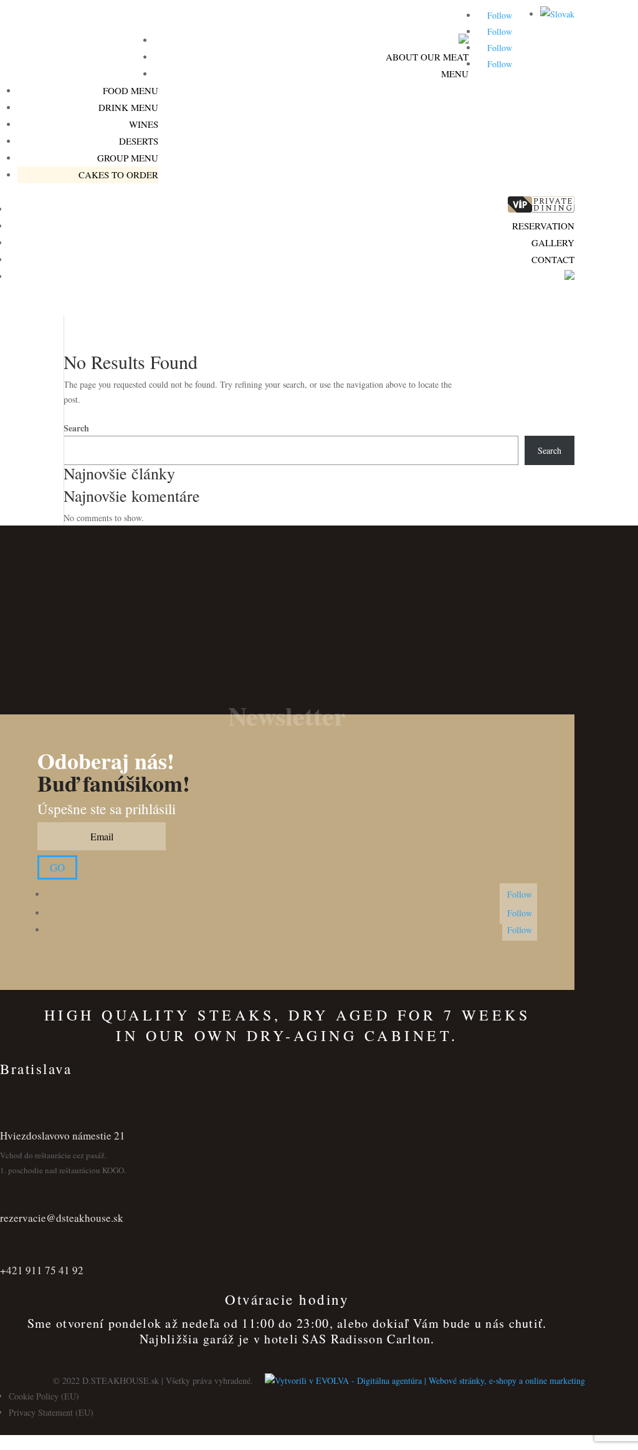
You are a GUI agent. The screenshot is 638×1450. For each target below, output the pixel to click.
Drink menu (128, 107)
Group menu (127, 157)
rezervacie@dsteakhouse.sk (61, 1218)
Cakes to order (118, 174)
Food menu (130, 90)
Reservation (543, 225)
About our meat (427, 56)
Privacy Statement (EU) (51, 1412)
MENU (455, 73)
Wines (143, 124)
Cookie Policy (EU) (44, 1396)
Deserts (138, 141)
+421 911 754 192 (121, 55)
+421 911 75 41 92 (41, 1270)
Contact (552, 259)
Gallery (552, 242)
